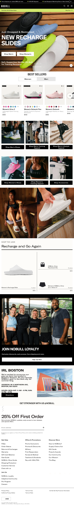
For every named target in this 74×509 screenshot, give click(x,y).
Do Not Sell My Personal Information (59, 490)
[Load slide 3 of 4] (26, 67)
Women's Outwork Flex (32, 109)
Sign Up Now (37, 359)
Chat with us (6, 468)
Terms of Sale (29, 492)
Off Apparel (26, 1)
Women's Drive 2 (9, 109)
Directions (10, 395)
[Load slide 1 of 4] (6, 67)
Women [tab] (27, 79)
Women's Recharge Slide (9, 287)
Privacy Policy (5, 490)
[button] (71, 1)
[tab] (4, 106)
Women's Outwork (52, 109)
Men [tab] (46, 79)
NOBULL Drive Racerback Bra (53, 267)
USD (8, 499)
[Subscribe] (43, 427)
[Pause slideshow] (71, 65)
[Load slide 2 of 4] (16, 67)
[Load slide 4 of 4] (36, 67)
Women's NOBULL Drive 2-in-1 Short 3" (56, 286)
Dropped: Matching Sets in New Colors (49, 1)
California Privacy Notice (8, 492)
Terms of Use (29, 490)
